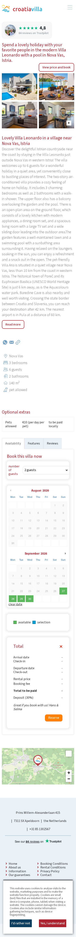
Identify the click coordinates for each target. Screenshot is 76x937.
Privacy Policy (49, 871)
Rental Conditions (53, 867)
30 (29, 598)
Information (17, 871)
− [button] (68, 778)
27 (63, 591)
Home (13, 864)
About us (15, 867)
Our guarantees (19, 875)
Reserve (53, 717)
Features (34, 443)
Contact (46, 875)
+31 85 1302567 (39, 829)
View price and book (56, 67)
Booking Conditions (54, 864)
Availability (13, 443)
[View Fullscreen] (69, 754)
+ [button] (68, 772)
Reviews (52, 443)
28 (13, 598)
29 (21, 598)
